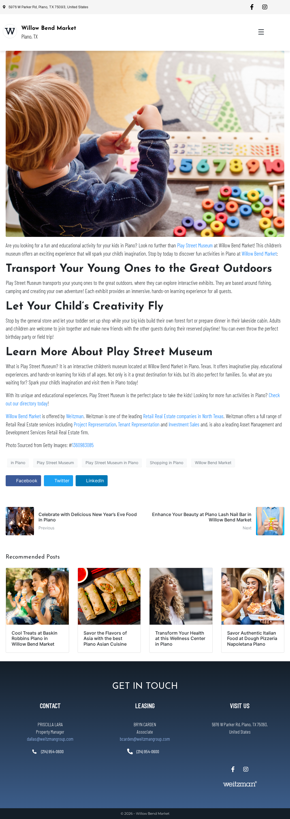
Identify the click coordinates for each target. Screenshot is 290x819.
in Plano (18, 462)
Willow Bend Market (48, 28)
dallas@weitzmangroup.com (50, 739)
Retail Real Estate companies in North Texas (183, 416)
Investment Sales (184, 424)
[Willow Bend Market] (10, 31)
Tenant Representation (138, 424)
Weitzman (75, 416)
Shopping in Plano (166, 462)
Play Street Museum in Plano (112, 462)
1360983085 (83, 445)
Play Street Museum (195, 245)
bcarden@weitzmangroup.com (145, 739)
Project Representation (95, 424)
